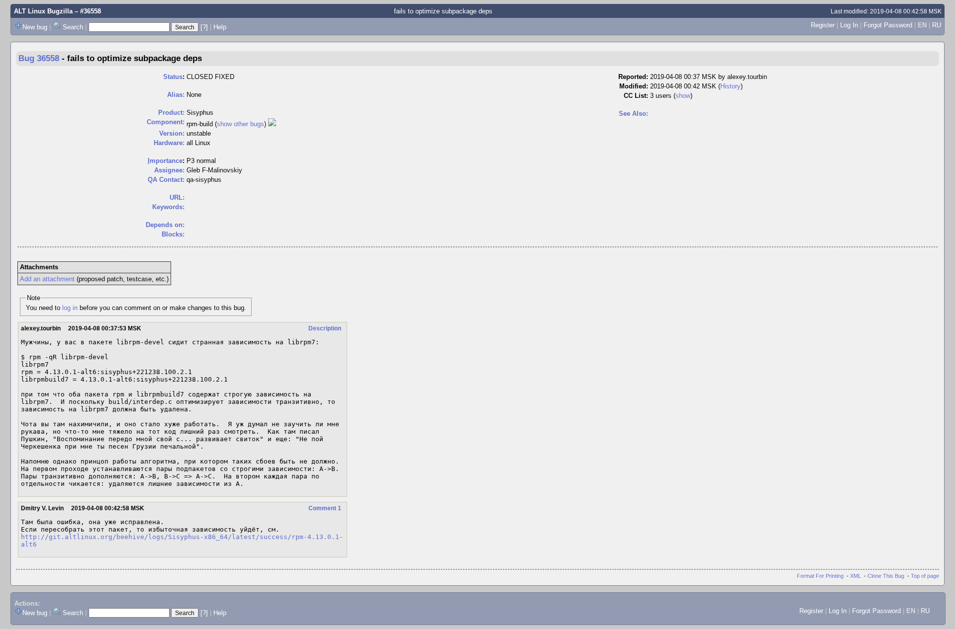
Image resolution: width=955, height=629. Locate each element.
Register (823, 25)
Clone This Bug (885, 576)
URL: (177, 197)
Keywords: (168, 207)
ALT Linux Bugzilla (43, 11)
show (682, 95)
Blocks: (173, 234)
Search (73, 27)
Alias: (176, 94)
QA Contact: (166, 179)
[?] (204, 27)
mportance (165, 160)
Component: (166, 122)
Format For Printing (820, 576)
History (730, 86)
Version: (172, 133)
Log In (849, 25)
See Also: (633, 113)
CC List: (636, 95)
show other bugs (240, 124)
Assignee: (169, 170)
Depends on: (165, 225)
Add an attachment (47, 279)
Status (173, 76)
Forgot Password (887, 25)
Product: (171, 112)
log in (70, 308)
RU (936, 25)
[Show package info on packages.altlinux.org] (272, 124)
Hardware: (169, 143)
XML (855, 576)
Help (219, 27)
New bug (34, 27)
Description (324, 328)
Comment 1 (324, 508)
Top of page (925, 576)
